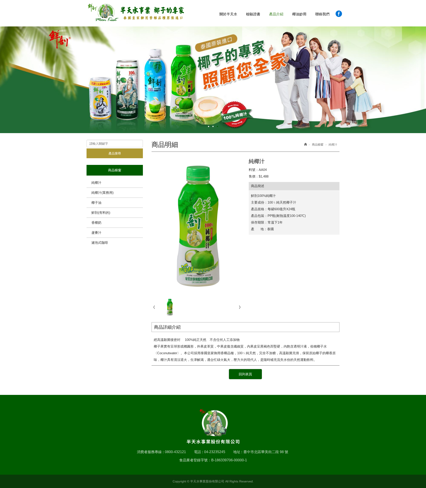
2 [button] (213, 126)
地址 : (237, 452)
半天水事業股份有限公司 (136, 12)
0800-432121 (175, 452)
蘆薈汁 (96, 232)
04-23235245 (214, 452)
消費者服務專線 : (150, 452)
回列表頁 (245, 374)
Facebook (339, 14)
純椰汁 (96, 182)
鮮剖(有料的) (100, 212)
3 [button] (217, 126)
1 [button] (208, 126)
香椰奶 (96, 222)
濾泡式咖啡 (99, 242)
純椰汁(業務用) (102, 192)
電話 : (198, 452)
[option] (213, 79)
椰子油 (96, 202)
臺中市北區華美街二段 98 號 (265, 452)
